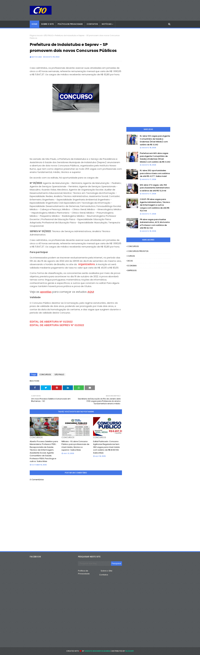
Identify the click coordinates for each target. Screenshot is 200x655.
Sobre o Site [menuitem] (47, 24)
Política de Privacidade (84, 572)
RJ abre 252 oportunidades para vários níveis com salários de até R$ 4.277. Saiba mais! (155, 173)
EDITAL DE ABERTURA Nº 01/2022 (51, 321)
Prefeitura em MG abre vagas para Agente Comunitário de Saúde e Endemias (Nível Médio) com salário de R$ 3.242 (155, 157)
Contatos (103, 574)
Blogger (129, 651)
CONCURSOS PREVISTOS (137, 251)
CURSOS (131, 256)
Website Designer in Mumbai (97, 651)
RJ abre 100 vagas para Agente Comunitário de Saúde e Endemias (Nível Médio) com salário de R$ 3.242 (155, 140)
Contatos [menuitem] (92, 24)
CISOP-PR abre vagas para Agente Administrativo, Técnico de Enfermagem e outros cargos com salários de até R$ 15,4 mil (155, 205)
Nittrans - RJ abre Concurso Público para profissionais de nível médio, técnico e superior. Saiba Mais (75, 445)
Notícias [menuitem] (106, 24)
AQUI (90, 291)
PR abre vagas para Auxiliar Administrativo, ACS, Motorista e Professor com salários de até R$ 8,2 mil (155, 223)
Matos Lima (36, 57)
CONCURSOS (45, 374)
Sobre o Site (106, 570)
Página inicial (36, 35)
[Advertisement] (76, 133)
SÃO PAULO (48, 35)
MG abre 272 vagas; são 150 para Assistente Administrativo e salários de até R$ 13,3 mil (155, 188)
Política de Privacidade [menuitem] (70, 24)
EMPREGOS (132, 270)
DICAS (130, 261)
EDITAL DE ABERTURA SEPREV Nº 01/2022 (57, 325)
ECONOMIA (132, 265)
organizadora (86, 264)
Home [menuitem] (34, 24)
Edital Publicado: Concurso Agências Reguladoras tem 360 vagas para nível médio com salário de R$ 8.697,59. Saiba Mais (106, 447)
